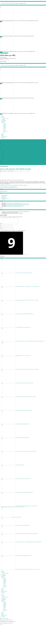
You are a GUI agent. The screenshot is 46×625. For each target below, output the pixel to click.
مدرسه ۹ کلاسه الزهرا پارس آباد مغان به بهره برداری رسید (24, 492)
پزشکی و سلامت (6, 118)
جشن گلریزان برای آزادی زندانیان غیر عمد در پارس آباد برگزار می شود (25, 451)
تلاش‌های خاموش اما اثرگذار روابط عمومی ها (22, 437)
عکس (3, 133)
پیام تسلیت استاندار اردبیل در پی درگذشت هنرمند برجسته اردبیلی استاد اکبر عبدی (27, 286)
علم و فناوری (4, 146)
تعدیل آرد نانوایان (4, 195)
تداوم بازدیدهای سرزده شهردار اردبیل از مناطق (22, 525)
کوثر (4, 129)
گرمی (4, 130)
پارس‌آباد (5, 126)
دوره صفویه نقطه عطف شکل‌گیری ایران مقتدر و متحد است (15, 205)
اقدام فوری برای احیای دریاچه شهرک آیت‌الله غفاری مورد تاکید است (25, 396)
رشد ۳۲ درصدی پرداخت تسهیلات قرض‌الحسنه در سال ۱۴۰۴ (24, 382)
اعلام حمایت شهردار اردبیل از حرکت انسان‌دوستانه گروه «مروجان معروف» (26, 533)
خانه (2, 115)
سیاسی (3, 116)
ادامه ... (1, 21)
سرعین (5, 128)
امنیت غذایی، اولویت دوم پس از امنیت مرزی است (22, 478)
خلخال (4, 127)
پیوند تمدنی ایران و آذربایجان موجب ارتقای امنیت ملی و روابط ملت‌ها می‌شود (17, 204)
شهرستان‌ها (3, 122)
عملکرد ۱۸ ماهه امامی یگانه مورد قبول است (22, 423)
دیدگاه (1, 223)
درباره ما (3, 163)
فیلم (2, 134)
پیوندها (3, 135)
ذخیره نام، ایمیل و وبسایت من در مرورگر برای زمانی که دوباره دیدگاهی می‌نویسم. (13, 230)
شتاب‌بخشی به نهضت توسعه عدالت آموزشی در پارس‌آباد (23, 410)
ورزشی (3, 121)
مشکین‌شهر (5, 157)
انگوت (4, 125)
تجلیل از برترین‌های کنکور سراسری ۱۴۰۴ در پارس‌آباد (23, 555)
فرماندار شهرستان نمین (5, 198)
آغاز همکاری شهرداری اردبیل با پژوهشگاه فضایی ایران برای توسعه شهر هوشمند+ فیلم (28, 541)
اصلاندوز (5, 124)
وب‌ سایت (1, 228)
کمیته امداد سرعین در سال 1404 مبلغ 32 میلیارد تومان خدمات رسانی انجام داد (26, 369)
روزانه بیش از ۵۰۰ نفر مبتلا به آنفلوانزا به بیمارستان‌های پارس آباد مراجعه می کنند (27, 569)
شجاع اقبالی (3, 197)
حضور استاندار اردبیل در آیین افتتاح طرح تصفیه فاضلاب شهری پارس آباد (26, 505)
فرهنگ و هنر (3, 120)
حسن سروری (4, 196)
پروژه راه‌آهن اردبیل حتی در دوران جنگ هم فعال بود (23, 355)
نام (0, 225)
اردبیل (4, 123)
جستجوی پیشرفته (4, 136)
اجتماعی (3, 117)
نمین (4, 158)
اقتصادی (3, 119)
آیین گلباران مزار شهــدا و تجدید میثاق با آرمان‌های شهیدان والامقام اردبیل (13, 506)
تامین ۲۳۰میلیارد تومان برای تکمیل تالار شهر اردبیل (13, 206)
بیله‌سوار (5, 152)
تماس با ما (3, 164)
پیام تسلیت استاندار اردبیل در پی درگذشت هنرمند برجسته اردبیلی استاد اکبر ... (17, 203)
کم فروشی (3, 199)
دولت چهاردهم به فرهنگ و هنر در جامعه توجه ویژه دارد (23, 272)
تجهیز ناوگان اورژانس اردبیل (19, 464)
